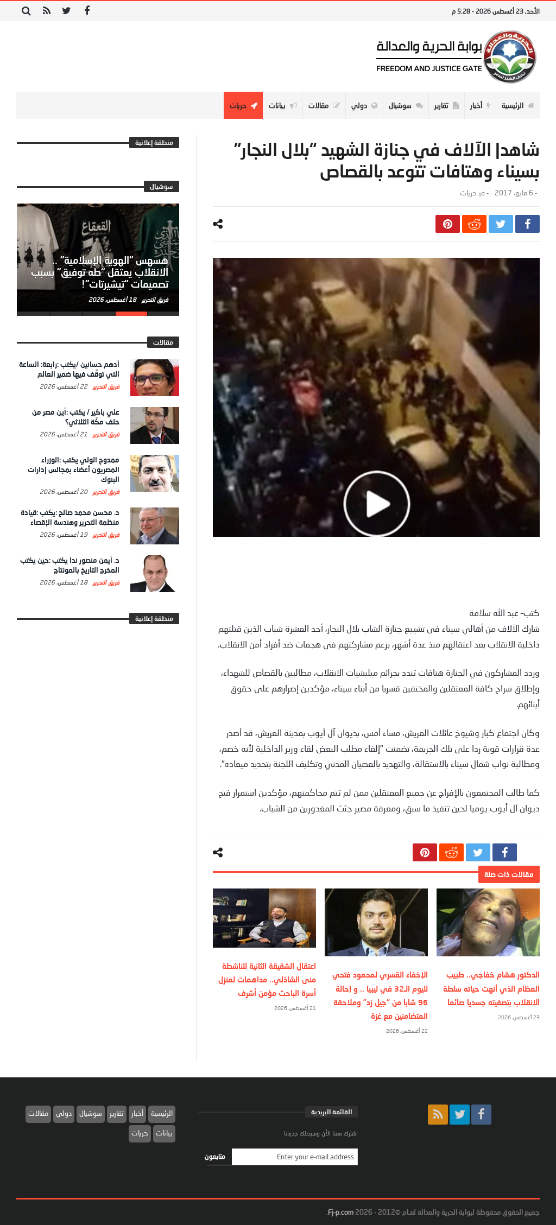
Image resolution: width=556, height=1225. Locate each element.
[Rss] (46, 11)
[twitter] (501, 224)
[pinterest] (447, 224)
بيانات (164, 1132)
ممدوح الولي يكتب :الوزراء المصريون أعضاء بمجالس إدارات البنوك (73, 469)
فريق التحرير (154, 299)
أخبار (137, 1113)
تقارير (117, 1113)
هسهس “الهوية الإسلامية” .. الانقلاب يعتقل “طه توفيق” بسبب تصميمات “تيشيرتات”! (99, 272)
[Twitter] (66, 11)
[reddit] (474, 224)
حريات (468, 193)
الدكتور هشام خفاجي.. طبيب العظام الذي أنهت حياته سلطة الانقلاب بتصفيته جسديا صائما (491, 988)
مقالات (38, 1113)
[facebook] (527, 224)
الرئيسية (162, 1113)
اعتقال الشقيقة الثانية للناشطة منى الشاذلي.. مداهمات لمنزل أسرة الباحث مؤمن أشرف (267, 979)
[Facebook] (87, 11)
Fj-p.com (340, 1212)
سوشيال (90, 1113)
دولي (64, 1113)
